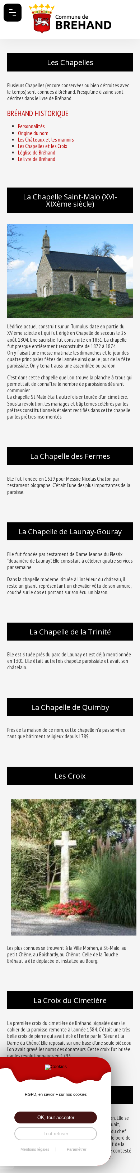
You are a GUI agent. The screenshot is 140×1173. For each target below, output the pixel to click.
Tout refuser (55, 1133)
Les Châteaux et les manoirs (46, 139)
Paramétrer (77, 1149)
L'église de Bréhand (36, 152)
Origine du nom (33, 133)
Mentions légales (35, 1149)
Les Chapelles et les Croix (42, 146)
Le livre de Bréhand (36, 159)
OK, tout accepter (55, 1117)
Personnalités (31, 126)
